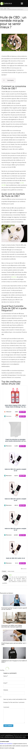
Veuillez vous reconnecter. (6, 743)
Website (5, 690)
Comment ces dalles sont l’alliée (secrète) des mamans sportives (11, 626)
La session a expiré (4, 741)
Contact (24, 737)
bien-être (14, 277)
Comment (6, 707)
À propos (4, 571)
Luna (10, 575)
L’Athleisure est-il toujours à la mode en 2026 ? (14, 661)
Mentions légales (18, 737)
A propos (2, 737)
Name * (5, 676)
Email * (5, 683)
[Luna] (5, 580)
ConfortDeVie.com (9, 735)
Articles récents (11, 571)
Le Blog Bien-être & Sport (9, 737)
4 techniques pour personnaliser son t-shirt (13, 643)
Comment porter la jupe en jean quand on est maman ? (14, 608)
